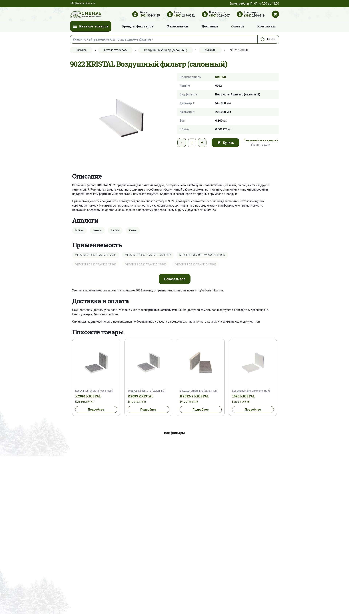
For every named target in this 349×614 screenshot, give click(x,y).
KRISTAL (221, 77)
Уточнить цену (260, 144)
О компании (177, 26)
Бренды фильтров (138, 26)
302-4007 (219, 15)
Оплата (237, 26)
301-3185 (149, 15)
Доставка (209, 26)
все (174, 279)
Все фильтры (174, 433)
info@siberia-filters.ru (209, 290)
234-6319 (254, 15)
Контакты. (266, 26)
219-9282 (184, 15)
